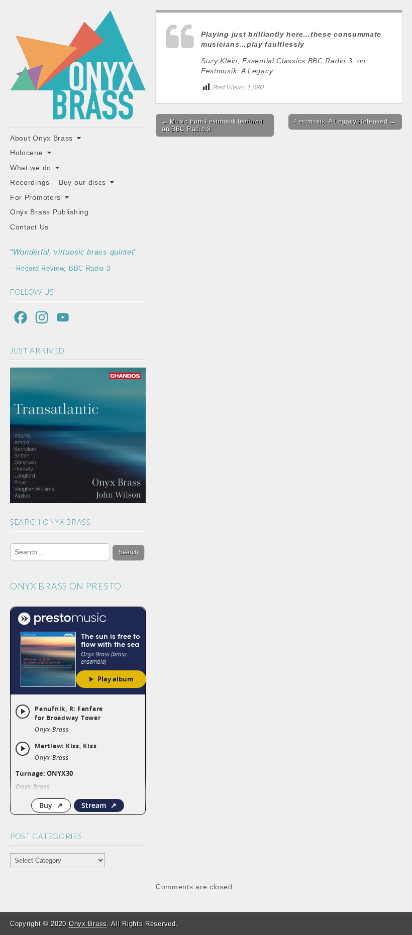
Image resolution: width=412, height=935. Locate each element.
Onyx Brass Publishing (49, 212)
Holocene (26, 153)
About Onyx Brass (41, 138)
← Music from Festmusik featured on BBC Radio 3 (212, 125)
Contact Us (29, 227)
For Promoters (35, 197)
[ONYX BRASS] (78, 65)
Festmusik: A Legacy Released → (345, 121)
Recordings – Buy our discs (58, 182)
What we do (30, 168)
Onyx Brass (88, 923)
